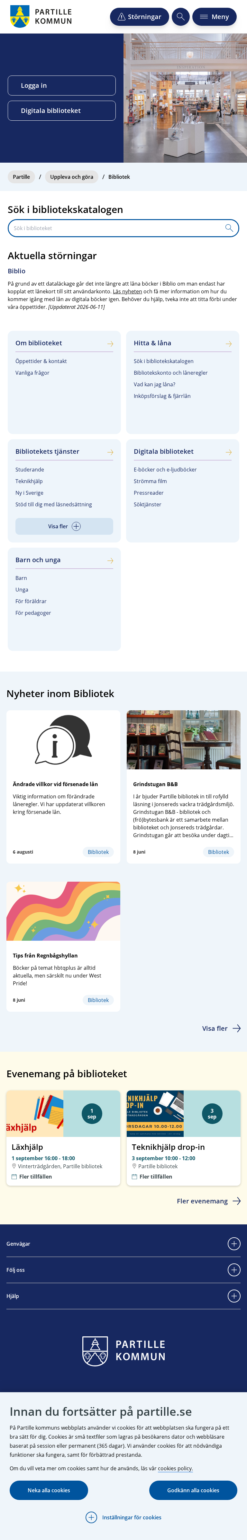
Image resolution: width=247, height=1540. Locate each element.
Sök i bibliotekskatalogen (164, 361)
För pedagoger (33, 612)
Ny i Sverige (29, 492)
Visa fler (215, 1028)
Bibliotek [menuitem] (119, 176)
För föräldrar (31, 601)
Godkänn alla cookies (193, 1490)
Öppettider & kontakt (41, 361)
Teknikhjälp (29, 481)
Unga (21, 589)
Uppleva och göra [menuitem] (71, 176)
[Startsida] (41, 16)
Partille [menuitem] (21, 176)
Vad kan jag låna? (154, 384)
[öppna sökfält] (181, 17)
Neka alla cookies (49, 1490)
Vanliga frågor (32, 372)
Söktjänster (147, 504)
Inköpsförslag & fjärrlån (162, 396)
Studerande (29, 469)
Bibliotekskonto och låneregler (171, 372)
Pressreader (149, 492)
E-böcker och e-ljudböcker (165, 469)
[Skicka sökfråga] (229, 228)
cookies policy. (175, 1468)
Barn (21, 578)
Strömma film (150, 481)
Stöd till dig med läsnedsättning (53, 504)
